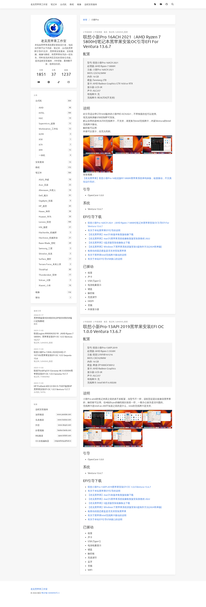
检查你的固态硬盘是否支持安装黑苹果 (107, 250)
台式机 (63, 4)
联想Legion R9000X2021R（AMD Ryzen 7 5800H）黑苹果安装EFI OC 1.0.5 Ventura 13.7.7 (53, 336)
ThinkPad (45, 376)
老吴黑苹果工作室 (39, 4)
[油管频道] (39, 82)
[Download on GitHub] (167, 4)
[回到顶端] (183, 601)
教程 (72, 4)
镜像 (79, 4)
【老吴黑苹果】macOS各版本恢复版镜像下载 (110, 234)
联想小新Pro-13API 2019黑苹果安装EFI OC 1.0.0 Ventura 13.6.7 (123, 329)
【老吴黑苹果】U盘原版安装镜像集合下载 (109, 242)
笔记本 (54, 4)
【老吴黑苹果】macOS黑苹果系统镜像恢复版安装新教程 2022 (119, 238)
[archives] (161, 4)
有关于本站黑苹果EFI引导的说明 (104, 230)
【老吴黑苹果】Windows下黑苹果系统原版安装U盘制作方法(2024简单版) (125, 246)
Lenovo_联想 (122, 32)
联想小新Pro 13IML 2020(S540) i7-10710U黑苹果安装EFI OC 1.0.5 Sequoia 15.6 (52, 355)
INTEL (43, 392)
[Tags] (155, 4)
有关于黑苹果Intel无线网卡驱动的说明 (107, 254)
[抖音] (59, 82)
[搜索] (173, 4)
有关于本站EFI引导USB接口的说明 (105, 258)
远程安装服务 (90, 4)
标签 (85, 19)
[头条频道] (49, 82)
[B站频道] (69, 82)
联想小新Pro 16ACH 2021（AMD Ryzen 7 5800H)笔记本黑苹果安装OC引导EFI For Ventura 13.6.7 (122, 41)
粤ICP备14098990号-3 (50, 593)
